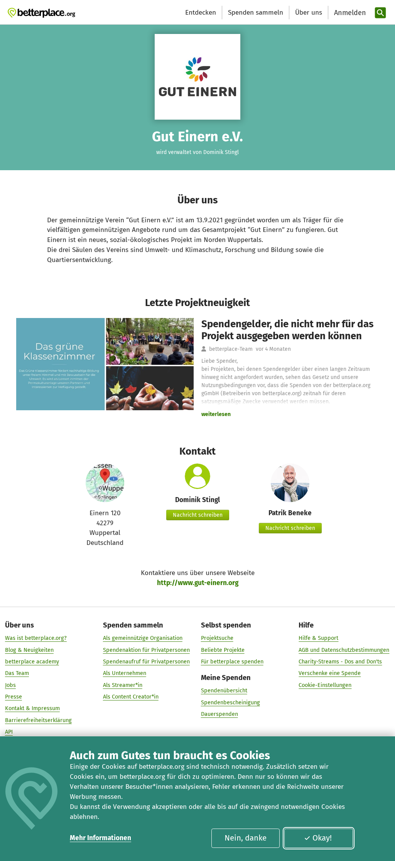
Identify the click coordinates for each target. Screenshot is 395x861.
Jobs (10, 685)
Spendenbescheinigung (230, 702)
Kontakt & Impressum (32, 708)
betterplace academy (32, 661)
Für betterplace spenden (232, 661)
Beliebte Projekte (223, 649)
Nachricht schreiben (198, 515)
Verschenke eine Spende (330, 673)
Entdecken (200, 12)
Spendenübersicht (224, 690)
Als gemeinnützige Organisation (142, 637)
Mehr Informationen (100, 838)
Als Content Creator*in (131, 696)
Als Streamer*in (122, 685)
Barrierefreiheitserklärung (38, 720)
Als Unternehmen (124, 673)
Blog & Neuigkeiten (29, 649)
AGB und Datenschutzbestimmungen (344, 649)
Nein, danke (246, 837)
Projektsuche (217, 637)
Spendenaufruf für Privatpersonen (146, 661)
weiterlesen (216, 414)
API (9, 731)
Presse (13, 696)
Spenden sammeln (255, 12)
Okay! (322, 837)
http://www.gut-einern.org (197, 583)
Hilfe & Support (318, 637)
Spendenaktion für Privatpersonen (146, 649)
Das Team (17, 673)
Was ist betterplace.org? (36, 637)
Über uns (308, 12)
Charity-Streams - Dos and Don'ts (340, 661)
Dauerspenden (219, 713)
